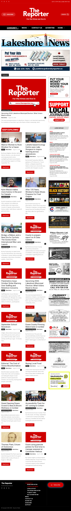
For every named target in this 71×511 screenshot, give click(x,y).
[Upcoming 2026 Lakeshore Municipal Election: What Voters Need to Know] (23, 95)
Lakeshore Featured (6, 110)
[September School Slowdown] (11, 317)
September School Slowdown (9, 325)
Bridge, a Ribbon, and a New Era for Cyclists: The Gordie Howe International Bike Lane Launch (11, 239)
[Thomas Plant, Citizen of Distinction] (11, 437)
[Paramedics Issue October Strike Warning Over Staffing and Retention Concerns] (11, 273)
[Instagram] (4, 1)
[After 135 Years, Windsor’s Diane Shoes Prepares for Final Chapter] (36, 182)
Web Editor (4, 117)
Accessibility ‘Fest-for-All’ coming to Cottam (35, 404)
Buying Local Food (33, 363)
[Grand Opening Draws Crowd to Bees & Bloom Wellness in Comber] (11, 396)
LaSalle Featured (6, 196)
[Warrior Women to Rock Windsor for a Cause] (11, 137)
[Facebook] (1, 1)
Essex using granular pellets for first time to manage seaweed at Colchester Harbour (35, 448)
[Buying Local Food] (36, 356)
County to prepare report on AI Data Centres (33, 237)
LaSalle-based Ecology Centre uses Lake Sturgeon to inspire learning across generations (35, 149)
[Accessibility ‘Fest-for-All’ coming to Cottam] (36, 396)
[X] (9, 1)
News (3, 149)
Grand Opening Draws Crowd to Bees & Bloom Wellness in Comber (11, 405)
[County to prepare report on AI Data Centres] (36, 228)
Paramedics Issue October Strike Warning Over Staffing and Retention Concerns (11, 284)
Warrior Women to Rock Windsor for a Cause (11, 146)
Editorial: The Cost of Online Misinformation (11, 364)
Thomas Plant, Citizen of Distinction (10, 445)
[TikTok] (6, 1)
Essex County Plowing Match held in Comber (35, 325)
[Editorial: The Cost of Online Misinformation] (11, 356)
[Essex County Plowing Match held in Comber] (36, 317)
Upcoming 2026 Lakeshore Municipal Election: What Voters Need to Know (35, 284)
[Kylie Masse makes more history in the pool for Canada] (11, 182)
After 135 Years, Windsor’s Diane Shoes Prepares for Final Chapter (35, 193)
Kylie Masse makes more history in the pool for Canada (11, 192)
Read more (6, 167)
